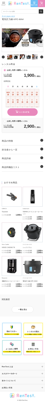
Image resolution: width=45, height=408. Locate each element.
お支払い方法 (7, 388)
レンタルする (24, 112)
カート (41, 5)
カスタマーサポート (9, 374)
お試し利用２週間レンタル (17, 121)
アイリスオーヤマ (8, 16)
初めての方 (34, 5)
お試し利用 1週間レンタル (17, 70)
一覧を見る (22, 309)
